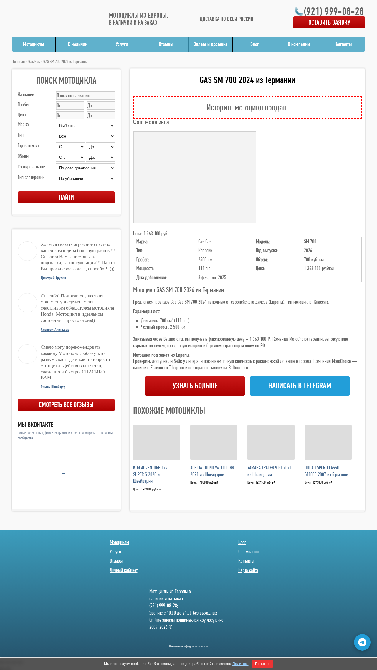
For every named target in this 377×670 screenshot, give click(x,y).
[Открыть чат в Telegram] (362, 642)
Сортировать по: (31, 166)
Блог (254, 44)
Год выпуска (28, 145)
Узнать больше (195, 386)
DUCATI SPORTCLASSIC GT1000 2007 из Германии (326, 470)
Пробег (23, 104)
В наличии (77, 44)
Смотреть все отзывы (66, 404)
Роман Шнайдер (53, 387)
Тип (21, 135)
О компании (299, 44)
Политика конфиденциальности (188, 646)
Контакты (343, 44)
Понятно (262, 664)
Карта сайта (248, 570)
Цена (22, 114)
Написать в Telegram (299, 386)
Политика (240, 664)
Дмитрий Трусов (53, 278)
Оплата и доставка (210, 44)
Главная (19, 61)
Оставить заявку (329, 22)
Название (26, 94)
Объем (23, 156)
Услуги (122, 44)
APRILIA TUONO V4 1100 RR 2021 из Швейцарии (212, 470)
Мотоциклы (33, 44)
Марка (23, 124)
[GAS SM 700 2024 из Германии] (194, 177)
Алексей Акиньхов (55, 329)
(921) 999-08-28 (334, 11)
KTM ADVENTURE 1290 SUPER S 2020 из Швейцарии (151, 474)
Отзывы (166, 44)
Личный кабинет (124, 570)
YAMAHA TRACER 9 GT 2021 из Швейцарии (269, 470)
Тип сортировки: (31, 177)
